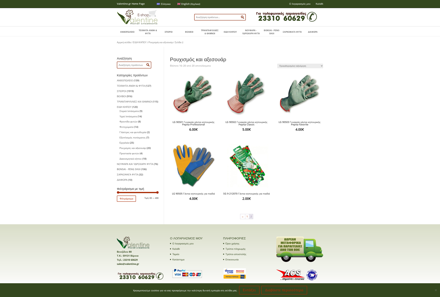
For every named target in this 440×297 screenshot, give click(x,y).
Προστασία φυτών (129, 153)
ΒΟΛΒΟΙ (189, 32)
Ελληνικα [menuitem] (165, 4)
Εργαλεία (124, 142)
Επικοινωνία (232, 259)
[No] (435, 290)
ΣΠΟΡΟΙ (168, 32)
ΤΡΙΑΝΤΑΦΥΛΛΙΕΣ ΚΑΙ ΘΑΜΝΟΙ (134, 101)
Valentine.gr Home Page (131, 3)
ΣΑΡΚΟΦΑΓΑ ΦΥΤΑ (292, 32)
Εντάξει (249, 290)
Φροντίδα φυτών (128, 121)
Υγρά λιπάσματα (128, 116)
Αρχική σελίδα (124, 42)
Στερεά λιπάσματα (129, 111)
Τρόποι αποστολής (236, 254)
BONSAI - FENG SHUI (271, 32)
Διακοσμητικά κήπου (130, 158)
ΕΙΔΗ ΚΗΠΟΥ (230, 32)
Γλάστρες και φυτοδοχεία (132, 132)
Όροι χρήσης (232, 243)
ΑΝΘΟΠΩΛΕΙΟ (127, 32)
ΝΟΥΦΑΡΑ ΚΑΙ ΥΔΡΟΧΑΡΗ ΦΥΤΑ (135, 164)
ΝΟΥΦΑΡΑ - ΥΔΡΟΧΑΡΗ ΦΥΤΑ (251, 32)
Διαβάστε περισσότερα (284, 290)
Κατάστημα (178, 259)
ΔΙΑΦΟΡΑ (313, 32)
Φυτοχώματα (126, 126)
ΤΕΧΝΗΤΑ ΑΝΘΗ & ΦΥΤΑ (148, 32)
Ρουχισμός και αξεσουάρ (160, 42)
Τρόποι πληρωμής (236, 248)
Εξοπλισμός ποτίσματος (132, 137)
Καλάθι (319, 3)
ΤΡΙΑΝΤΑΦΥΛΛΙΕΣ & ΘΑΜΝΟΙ (209, 32)
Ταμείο (175, 254)
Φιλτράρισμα (126, 198)
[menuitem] (163, 4)
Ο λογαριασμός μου (300, 3)
